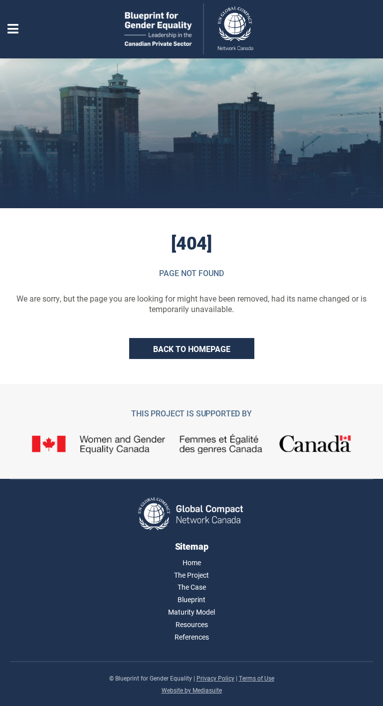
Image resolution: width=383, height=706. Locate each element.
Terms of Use (256, 678)
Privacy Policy (215, 678)
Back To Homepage (191, 349)
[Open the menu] (12, 29)
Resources (192, 624)
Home (192, 562)
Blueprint (191, 599)
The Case (192, 587)
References (192, 637)
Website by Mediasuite (192, 690)
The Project (191, 575)
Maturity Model (191, 612)
